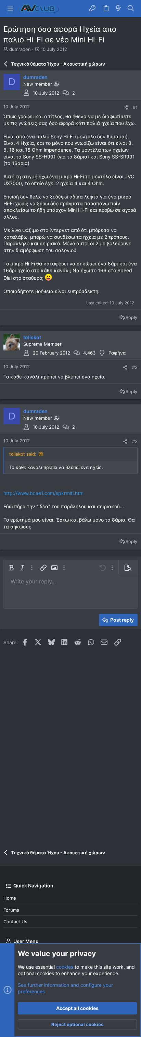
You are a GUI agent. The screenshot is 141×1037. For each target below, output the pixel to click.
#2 (135, 367)
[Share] (125, 107)
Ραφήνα (117, 353)
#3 (135, 441)
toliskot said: (22, 454)
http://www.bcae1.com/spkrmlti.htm (43, 493)
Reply (131, 317)
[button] (10, 8)
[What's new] (118, 8)
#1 (135, 107)
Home (9, 898)
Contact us (15, 921)
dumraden (20, 49)
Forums (11, 910)
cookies (64, 967)
